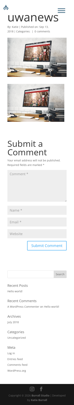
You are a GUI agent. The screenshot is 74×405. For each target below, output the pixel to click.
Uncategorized (16, 337)
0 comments (42, 31)
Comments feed (17, 365)
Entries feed (15, 359)
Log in (11, 353)
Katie (15, 27)
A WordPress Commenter (23, 306)
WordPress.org (16, 370)
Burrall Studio (40, 395)
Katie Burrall (39, 400)
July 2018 (13, 322)
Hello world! (15, 291)
